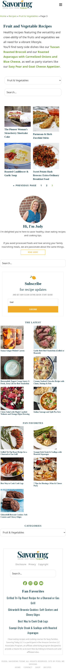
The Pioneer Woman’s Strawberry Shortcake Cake (16, 133)
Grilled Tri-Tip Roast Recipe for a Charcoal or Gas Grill (14, 453)
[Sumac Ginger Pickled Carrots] (12, 347)
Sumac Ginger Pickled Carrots (13, 351)
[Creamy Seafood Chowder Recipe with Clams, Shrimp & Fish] (45, 378)
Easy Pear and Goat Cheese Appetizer (34, 66)
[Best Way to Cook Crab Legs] (16, 469)
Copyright (43, 564)
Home (3, 16)
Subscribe (33, 309)
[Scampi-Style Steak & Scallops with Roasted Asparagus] (49, 438)
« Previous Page (25, 185)
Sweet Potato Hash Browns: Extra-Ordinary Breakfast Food (46, 175)
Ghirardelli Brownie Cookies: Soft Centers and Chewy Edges (14, 516)
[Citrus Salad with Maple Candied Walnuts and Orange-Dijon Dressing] (12, 408)
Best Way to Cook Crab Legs (12, 483)
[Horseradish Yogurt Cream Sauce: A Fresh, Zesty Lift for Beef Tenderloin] (12, 378)
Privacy (32, 564)
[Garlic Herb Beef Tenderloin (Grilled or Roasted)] (45, 347)
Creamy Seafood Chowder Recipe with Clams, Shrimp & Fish (49, 382)
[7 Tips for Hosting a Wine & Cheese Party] (49, 469)
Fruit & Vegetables (28, 16)
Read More (33, 252)
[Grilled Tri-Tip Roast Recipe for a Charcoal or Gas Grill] (16, 438)
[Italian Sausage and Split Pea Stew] (45, 408)
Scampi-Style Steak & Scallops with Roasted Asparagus (48, 453)
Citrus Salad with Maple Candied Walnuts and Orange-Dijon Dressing (15, 413)
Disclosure (21, 564)
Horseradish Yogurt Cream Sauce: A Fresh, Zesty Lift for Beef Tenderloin (15, 382)
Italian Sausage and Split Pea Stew (47, 412)
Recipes (13, 16)
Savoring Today (17, 4)
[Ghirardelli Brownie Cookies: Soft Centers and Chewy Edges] (16, 501)
